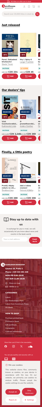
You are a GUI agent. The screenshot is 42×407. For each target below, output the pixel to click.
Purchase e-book (12, 321)
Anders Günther (26, 126)
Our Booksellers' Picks (14, 300)
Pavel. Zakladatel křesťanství (9, 60)
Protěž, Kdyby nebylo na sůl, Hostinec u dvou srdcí (9, 187)
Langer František (26, 62)
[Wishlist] (29, 6)
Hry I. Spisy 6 (26, 59)
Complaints (10, 328)
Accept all (13, 392)
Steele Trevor (7, 64)
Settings (30, 400)
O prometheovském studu (27, 122)
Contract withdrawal (13, 331)
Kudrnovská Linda (9, 126)
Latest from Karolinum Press (17, 304)
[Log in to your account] (24, 6)
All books (9, 307)
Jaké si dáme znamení (25, 187)
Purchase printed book (14, 318)
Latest (8, 297)
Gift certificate (11, 325)
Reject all (13, 400)
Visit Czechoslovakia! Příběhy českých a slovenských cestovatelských (10, 122)
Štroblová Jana (7, 190)
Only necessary (29, 391)
